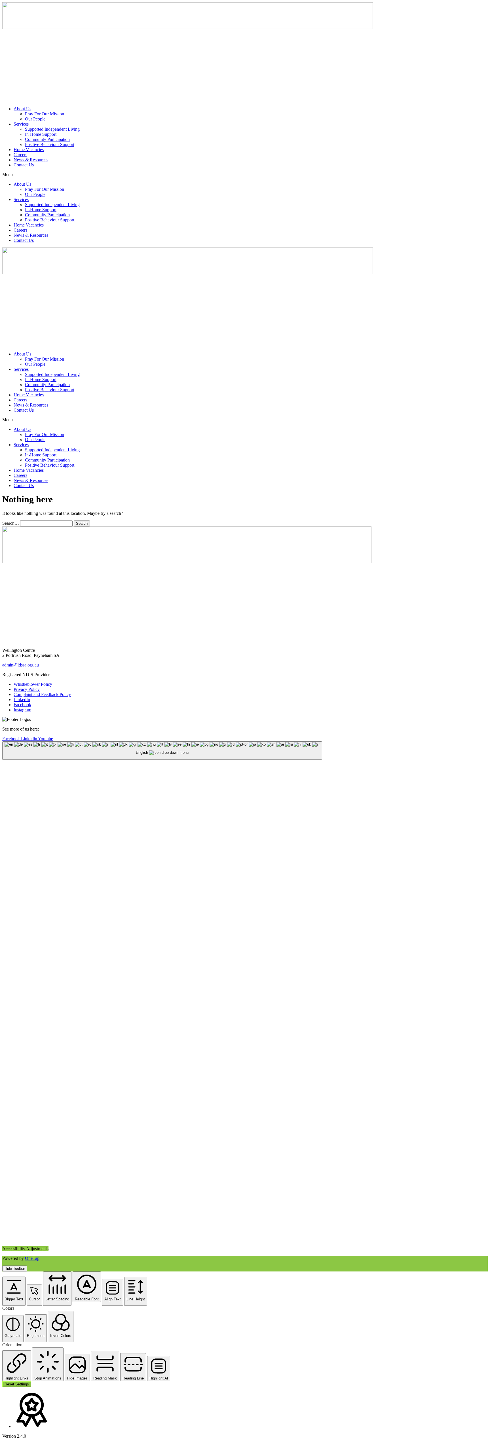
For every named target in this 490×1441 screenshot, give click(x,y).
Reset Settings (17, 1384)
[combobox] (162, 750)
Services (21, 124)
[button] (245, 174)
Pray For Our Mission (44, 113)
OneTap (32, 1258)
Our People (35, 119)
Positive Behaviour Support (49, 144)
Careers (20, 154)
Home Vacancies (29, 149)
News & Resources (31, 159)
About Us (22, 108)
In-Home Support (40, 134)
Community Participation (47, 139)
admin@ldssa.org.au (20, 665)
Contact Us (24, 164)
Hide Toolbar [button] (15, 1268)
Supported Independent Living (52, 129)
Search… (10, 523)
